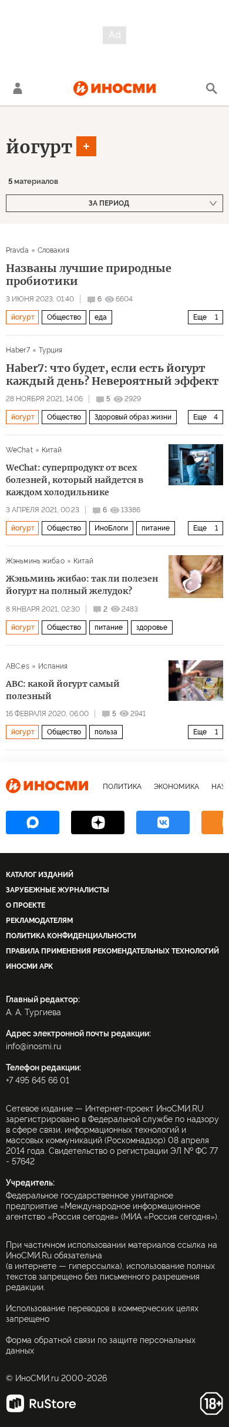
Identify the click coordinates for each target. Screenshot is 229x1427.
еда (101, 317)
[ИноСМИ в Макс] (32, 822)
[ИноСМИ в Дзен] (97, 822)
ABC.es (17, 666)
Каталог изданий (39, 875)
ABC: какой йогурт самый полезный (63, 690)
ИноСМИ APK (29, 966)
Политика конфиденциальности (71, 936)
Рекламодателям (39, 920)
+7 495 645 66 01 (37, 1080)
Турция (51, 350)
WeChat (19, 450)
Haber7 (18, 350)
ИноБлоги (111, 528)
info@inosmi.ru (33, 1046)
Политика (122, 786)
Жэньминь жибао (35, 561)
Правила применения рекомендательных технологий (112, 951)
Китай (52, 450)
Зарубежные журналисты (57, 890)
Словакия (53, 250)
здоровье (151, 627)
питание (156, 528)
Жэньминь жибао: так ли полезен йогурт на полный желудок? (82, 584)
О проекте (25, 905)
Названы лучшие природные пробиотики (88, 275)
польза (106, 732)
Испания (53, 666)
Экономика (176, 786)
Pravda (17, 250)
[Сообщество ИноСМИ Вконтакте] (163, 822)
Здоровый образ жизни (133, 417)
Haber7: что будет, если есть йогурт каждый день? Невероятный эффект (112, 375)
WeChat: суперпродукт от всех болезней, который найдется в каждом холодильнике (74, 480)
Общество (64, 317)
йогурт (39, 147)
